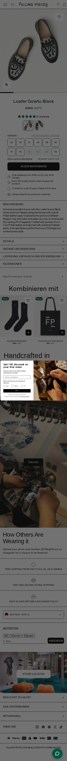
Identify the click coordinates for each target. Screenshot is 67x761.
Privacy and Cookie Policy (24, 396)
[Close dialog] (64, 362)
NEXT (17, 391)
